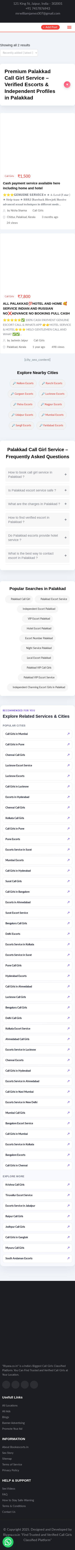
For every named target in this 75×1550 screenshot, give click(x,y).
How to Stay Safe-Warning (18, 1500)
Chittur (11, 217)
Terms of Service (12, 1464)
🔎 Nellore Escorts (23, 383)
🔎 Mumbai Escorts (53, 415)
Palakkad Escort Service (54, 599)
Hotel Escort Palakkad (39, 628)
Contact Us (8, 1512)
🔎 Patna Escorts (22, 404)
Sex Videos (8, 1488)
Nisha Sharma (19, 210)
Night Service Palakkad (39, 648)
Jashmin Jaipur (19, 340)
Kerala (31, 217)
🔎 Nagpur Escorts (51, 404)
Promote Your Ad (12, 1429)
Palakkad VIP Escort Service (39, 677)
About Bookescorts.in (15, 1447)
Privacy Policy (10, 1470)
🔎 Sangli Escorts (21, 425)
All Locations (10, 1405)
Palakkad (21, 217)
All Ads (6, 1411)
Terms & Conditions (14, 1506)
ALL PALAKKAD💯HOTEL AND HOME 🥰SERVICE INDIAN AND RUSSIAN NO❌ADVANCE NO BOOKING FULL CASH (36, 308)
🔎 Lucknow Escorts (53, 394)
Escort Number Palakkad (39, 638)
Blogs (5, 1417)
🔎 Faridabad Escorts (51, 425)
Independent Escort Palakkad (39, 609)
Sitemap (7, 1458)
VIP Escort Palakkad (39, 619)
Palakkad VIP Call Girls (39, 668)
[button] (37, 84)
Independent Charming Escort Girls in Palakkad (39, 687)
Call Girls (9, 176)
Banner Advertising (13, 1423)
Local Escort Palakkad (39, 658)
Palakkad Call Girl (20, 599)
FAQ (4, 1494)
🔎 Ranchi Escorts (52, 383)
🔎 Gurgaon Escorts (22, 394)
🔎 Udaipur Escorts (22, 415)
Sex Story (7, 1453)
